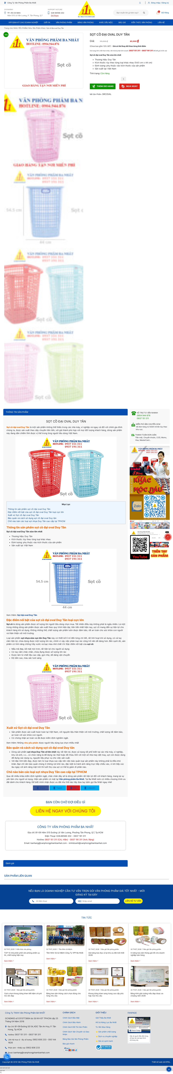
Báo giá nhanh (68, 1044)
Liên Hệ (161, 22)
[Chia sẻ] (6, 1067)
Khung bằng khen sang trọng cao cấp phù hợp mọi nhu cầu (105, 994)
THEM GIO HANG (104, 86)
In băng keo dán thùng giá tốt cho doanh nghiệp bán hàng (148, 954)
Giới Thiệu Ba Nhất (103, 1018)
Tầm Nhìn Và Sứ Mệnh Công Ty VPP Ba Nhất (64, 953)
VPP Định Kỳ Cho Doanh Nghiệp (23, 22)
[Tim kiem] (144, 12)
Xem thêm (8, 961)
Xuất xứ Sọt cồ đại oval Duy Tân (23, 515)
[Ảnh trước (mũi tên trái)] (1, 1070)
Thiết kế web (157, 1062)
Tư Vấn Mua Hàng (103, 1027)
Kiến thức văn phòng (141, 22)
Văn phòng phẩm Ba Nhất (71, 779)
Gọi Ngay (55, 15)
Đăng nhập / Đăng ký (160, 3)
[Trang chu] (140, 3)
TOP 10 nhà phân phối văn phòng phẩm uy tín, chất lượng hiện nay (22, 954)
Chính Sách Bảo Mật (71, 1018)
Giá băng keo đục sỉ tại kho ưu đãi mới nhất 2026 (106, 954)
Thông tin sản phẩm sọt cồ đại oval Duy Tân (29, 509)
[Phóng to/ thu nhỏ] (1, 1067)
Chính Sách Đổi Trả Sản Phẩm (75, 1027)
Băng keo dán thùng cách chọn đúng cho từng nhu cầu (63, 994)
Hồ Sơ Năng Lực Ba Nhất (106, 1022)
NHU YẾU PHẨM (20, 28)
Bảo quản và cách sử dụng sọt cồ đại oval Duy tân (32, 518)
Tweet (59, 788)
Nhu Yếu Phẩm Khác (36, 28)
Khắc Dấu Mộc (106, 22)
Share (42, 788)
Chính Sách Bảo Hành (72, 1022)
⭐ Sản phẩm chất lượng (106, 1032)
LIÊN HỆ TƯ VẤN (133, 901)
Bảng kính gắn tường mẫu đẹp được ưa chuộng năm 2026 (147, 994)
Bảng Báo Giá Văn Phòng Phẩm (75, 1039)
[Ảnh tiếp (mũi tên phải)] (4, 1070)
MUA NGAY (132, 86)
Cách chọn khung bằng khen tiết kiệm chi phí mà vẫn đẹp (23, 994)
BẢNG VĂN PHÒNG (86, 22)
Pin (74, 788)
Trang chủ (8, 28)
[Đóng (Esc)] (9, 1067)
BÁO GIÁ (122, 22)
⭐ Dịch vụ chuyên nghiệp (106, 1036)
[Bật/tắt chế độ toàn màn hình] (4, 1067)
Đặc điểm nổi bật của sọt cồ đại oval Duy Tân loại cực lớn (36, 512)
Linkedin (91, 788)
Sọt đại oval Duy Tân (27, 615)
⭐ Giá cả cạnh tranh (104, 1041)
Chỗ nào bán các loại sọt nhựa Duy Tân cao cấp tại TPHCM (36, 521)
